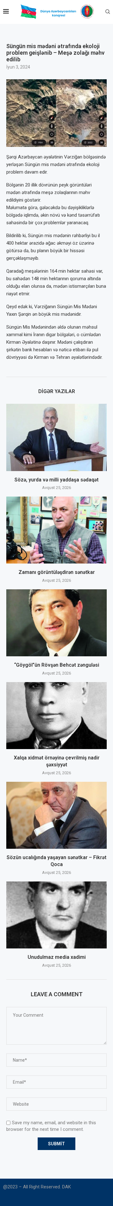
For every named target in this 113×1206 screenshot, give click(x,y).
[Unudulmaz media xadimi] (56, 914)
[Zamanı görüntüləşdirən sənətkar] (56, 530)
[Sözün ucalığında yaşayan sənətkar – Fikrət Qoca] (56, 815)
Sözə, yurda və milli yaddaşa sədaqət (56, 480)
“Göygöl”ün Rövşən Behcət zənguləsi (56, 665)
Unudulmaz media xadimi (57, 957)
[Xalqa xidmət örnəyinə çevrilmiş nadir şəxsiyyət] (56, 715)
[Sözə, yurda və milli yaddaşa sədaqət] (56, 437)
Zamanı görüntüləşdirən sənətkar (57, 572)
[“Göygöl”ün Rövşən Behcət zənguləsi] (56, 622)
